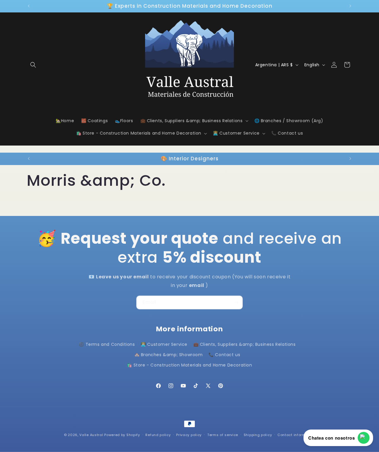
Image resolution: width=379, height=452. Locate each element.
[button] (33, 64)
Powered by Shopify (122, 434)
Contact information (296, 434)
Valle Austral (91, 434)
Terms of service (222, 434)
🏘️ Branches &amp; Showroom (168, 355)
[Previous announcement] (28, 6)
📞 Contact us (224, 355)
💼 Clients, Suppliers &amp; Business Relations (244, 344)
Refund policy (158, 434)
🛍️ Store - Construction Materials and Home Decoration (189, 365)
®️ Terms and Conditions (107, 344)
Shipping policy (258, 434)
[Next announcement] (350, 6)
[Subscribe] (236, 302)
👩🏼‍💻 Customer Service (164, 344)
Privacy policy (189, 434)
